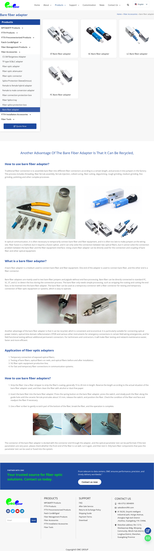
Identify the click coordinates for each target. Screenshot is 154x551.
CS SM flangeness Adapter (14, 56)
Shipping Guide (85, 513)
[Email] (148, 538)
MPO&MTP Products (10, 28)
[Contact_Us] (148, 530)
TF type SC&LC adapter (12, 61)
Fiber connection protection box (17, 95)
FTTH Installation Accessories (14, 114)
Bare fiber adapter (10, 109)
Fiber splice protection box (14, 105)
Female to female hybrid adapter (17, 85)
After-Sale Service (86, 506)
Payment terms (85, 517)
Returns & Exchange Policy (90, 510)
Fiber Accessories (130, 14)
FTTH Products (8, 32)
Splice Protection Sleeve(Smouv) (17, 80)
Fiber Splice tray (9, 100)
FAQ (80, 503)
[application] (50, 5)
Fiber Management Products (14, 47)
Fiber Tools (6, 119)
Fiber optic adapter (11, 66)
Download (83, 520)
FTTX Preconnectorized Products (16, 37)
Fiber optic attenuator (12, 71)
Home (119, 14)
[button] (128, 5)
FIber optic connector (12, 76)
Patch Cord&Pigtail (9, 42)
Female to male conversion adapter (18, 90)
